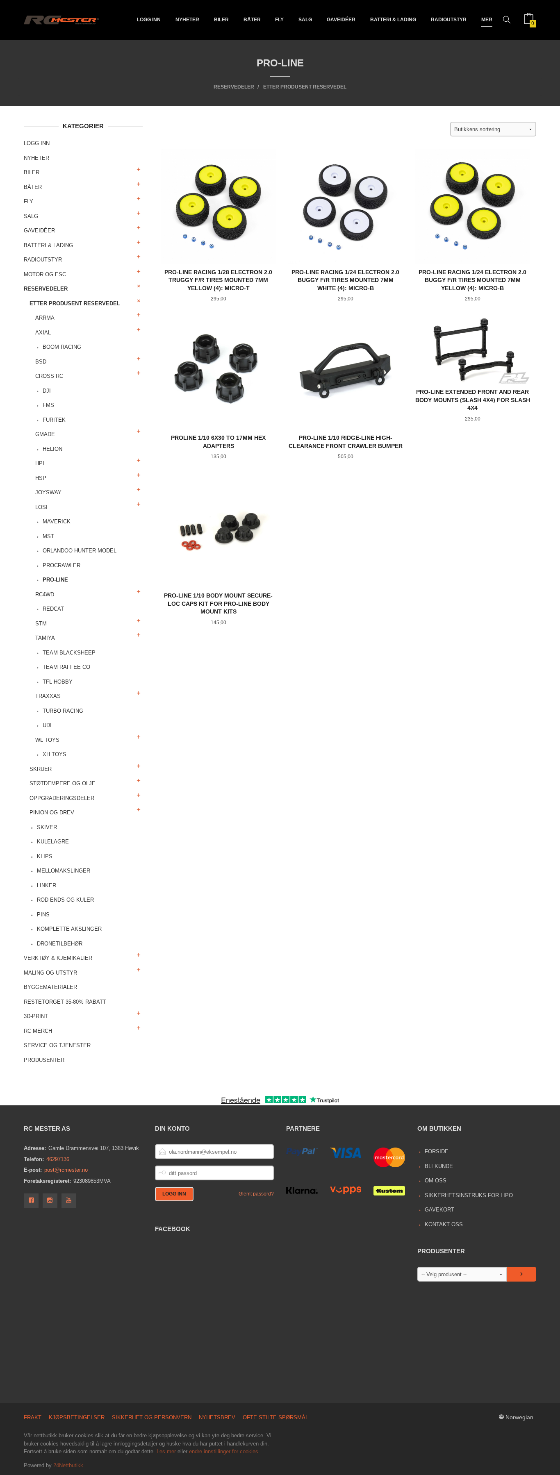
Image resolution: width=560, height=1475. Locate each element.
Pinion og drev (52, 812)
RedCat (53, 609)
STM (41, 623)
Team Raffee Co (66, 667)
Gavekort (439, 1210)
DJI (47, 391)
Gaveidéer (341, 20)
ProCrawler (61, 565)
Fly (279, 20)
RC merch (38, 1031)
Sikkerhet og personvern (151, 1417)
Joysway (48, 492)
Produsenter (44, 1060)
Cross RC (49, 376)
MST (48, 536)
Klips (44, 856)
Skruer (41, 769)
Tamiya (45, 638)
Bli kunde (439, 1166)
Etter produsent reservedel (75, 303)
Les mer (166, 1451)
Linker (46, 885)
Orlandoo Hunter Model (79, 551)
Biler (221, 20)
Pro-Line (55, 580)
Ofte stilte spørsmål (275, 1417)
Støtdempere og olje (63, 783)
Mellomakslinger (63, 871)
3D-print (36, 1016)
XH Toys (54, 754)
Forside (436, 1151)
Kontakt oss (444, 1224)
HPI (39, 463)
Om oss (435, 1180)
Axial (43, 333)
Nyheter (187, 20)
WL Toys (47, 740)
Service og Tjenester (57, 1045)
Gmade (45, 434)
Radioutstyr (449, 20)
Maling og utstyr (50, 973)
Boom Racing (62, 347)
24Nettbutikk (68, 1465)
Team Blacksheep (69, 653)
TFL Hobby (58, 682)
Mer (486, 20)
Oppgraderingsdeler (62, 798)
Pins (43, 914)
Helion (52, 449)
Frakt (32, 1417)
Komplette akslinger (69, 929)
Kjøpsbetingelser (77, 1417)
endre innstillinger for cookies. (224, 1451)
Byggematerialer (50, 987)
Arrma (45, 318)
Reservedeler (46, 289)
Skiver (47, 827)
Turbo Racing (63, 711)
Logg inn (149, 20)
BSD (40, 362)
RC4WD (44, 594)
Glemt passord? (256, 1194)
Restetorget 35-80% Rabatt (65, 1002)
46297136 (57, 1159)
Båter (252, 20)
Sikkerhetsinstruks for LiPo (469, 1195)
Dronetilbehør (59, 944)
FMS (48, 405)
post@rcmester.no (66, 1170)
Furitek (54, 420)
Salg (305, 20)
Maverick (57, 521)
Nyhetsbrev (217, 1417)
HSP (40, 478)
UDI (47, 725)
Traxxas (48, 696)
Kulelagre (53, 842)
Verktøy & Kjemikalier (58, 958)
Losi (41, 507)
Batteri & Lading (393, 20)
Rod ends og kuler (65, 900)
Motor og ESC (45, 274)
